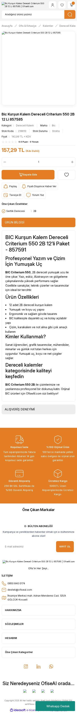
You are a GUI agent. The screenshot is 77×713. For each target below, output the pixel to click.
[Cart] (71, 5)
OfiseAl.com (33, 393)
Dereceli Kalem (25, 125)
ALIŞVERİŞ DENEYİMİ (20, 409)
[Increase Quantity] (73, 162)
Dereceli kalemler (24, 365)
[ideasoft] (18, 710)
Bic (53, 125)
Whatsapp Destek (58, 706)
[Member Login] (52, 5)
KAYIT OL (64, 546)
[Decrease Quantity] (4, 162)
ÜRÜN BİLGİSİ (14, 222)
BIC (7, 384)
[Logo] (23, 5)
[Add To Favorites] (66, 174)
